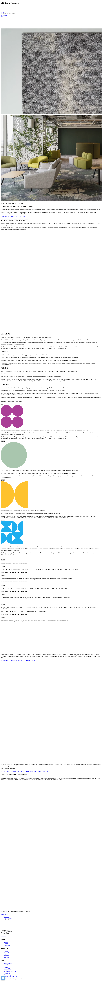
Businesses (6, 917)
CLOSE (3, 441)
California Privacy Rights (10, 976)
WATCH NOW (5, 660)
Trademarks (7, 973)
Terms (5, 970)
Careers (6, 943)
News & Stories (8, 963)
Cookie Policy (7, 975)
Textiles (6, 951)
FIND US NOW (5, 914)
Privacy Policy (7, 969)
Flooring (6, 954)
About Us (6, 942)
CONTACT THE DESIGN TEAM (10, 771)
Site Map (6, 967)
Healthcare (6, 955)
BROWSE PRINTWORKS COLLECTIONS (13, 216)
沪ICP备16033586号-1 (10, 971)
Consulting (6, 957)
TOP (2, 16)
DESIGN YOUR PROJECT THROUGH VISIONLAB (23, 660)
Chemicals (6, 952)
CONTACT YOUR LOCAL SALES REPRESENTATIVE (34, 771)
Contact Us (3, 936)
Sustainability (7, 945)
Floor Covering (8, 918)
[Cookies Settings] (3, 978)
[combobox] (51, 13)
